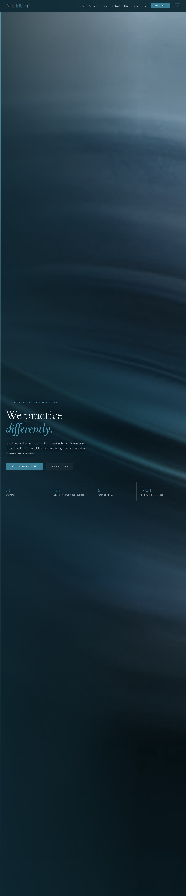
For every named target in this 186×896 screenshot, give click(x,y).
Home (81, 6)
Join (144, 6)
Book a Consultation (25, 466)
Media (135, 6)
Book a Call (160, 6)
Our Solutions (59, 466)
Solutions (93, 6)
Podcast (116, 6)
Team (105, 6)
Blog (126, 6)
